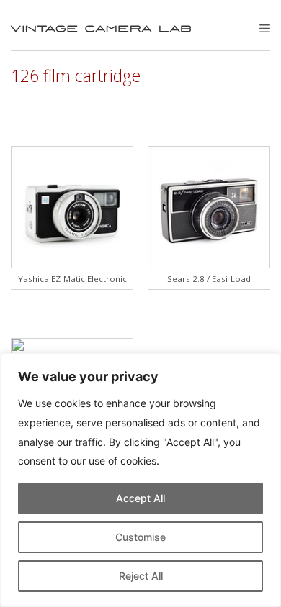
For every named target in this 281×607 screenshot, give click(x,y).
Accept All (140, 498)
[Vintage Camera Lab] (101, 28)
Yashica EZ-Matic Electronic (72, 278)
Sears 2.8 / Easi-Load (209, 278)
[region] (140, 480)
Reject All (141, 576)
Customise (140, 537)
